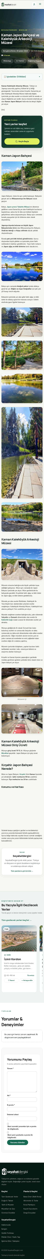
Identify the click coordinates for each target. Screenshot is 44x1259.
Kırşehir (23, 774)
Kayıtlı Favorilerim (30, 1209)
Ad (9, 1095)
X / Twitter (20, 61)
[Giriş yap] (34, 4)
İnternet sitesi (13, 1114)
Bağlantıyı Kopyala (34, 61)
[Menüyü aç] (40, 4)
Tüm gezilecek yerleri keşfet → (16, 920)
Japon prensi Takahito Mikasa (18, 207)
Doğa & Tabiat (7, 1200)
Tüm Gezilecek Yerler (9, 1197)
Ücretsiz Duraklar (8, 1213)
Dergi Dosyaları (29, 1213)
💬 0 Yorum (5, 55)
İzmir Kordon (12, 959)
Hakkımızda (6, 1225)
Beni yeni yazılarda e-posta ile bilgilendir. (20, 1136)
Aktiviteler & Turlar (30, 1200)
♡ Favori (11, 980)
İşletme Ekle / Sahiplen (10, 1241)
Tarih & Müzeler (7, 1205)
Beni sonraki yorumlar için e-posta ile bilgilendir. (22, 1127)
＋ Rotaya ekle (27, 980)
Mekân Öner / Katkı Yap (10, 1237)
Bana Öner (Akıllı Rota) (32, 1197)
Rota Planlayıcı (29, 1205)
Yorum (10, 1068)
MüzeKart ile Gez (8, 1209)
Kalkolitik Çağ (6, 620)
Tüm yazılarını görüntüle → (22, 871)
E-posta (11, 1105)
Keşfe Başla (24, 141)
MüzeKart (5, 753)
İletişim (4, 1229)
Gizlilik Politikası (7, 1233)
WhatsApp (7, 61)
